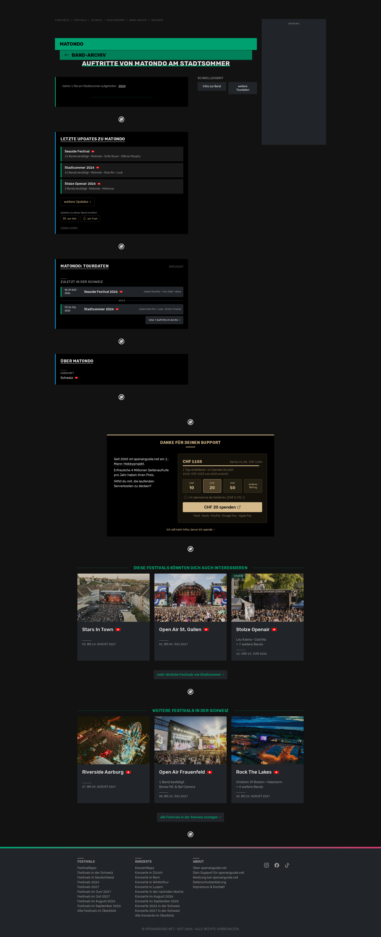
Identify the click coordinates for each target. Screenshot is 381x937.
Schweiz (96, 20)
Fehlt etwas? (176, 266)
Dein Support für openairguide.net (218, 873)
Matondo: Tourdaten (85, 266)
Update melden (69, 228)
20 (212, 486)
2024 (122, 86)
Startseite (62, 20)
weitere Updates (76, 202)
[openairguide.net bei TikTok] (287, 865)
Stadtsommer (116, 20)
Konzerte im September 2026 (157, 901)
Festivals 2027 (88, 887)
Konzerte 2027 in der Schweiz (157, 911)
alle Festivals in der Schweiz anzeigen (189, 817)
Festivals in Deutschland (95, 877)
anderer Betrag (253, 486)
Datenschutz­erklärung (209, 882)
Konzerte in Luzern (149, 887)
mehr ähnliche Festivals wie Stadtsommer (189, 674)
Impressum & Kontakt (209, 887)
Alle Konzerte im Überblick (154, 915)
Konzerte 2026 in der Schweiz (157, 906)
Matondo (157, 20)
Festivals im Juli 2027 (93, 896)
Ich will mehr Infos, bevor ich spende (189, 529)
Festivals (80, 20)
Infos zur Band (212, 86)
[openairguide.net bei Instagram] (267, 865)
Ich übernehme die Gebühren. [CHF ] (215, 497)
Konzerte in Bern (147, 877)
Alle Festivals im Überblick (96, 911)
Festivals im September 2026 (99, 906)
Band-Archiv (138, 20)
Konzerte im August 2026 (154, 896)
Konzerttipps (144, 868)
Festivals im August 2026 (96, 901)
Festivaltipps (86, 868)
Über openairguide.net (209, 868)
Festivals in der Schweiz (95, 873)
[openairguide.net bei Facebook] (277, 865)
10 (191, 486)
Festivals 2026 (88, 882)
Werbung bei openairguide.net (215, 877)
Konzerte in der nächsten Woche (159, 892)
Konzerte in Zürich (149, 873)
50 (232, 486)
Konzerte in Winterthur (152, 882)
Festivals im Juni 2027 (94, 892)
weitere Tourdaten (242, 88)
